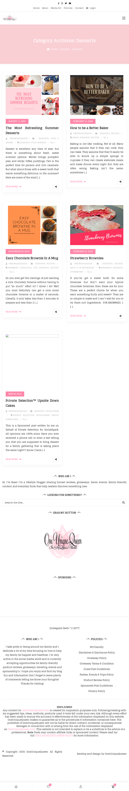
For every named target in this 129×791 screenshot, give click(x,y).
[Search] (123, 502)
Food (33, 142)
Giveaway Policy (97, 658)
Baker (76, 137)
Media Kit (56, 8)
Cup (35, 267)
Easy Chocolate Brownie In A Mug (32, 258)
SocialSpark (52, 411)
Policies (68, 8)
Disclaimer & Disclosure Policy (97, 653)
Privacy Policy (96, 691)
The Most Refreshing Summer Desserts (32, 130)
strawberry (76, 271)
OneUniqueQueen (37, 752)
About (45, 8)
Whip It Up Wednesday (82, 267)
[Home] (16, 786)
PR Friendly (97, 647)
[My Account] (80, 786)
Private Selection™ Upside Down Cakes (32, 403)
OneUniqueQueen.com (35, 710)
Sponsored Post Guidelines (97, 686)
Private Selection (23, 415)
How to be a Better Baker (89, 128)
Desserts (77, 49)
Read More (12, 186)
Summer (41, 142)
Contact (79, 8)
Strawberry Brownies (87, 258)
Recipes (65, 49)
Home (36, 8)
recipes (95, 137)
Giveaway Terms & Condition (97, 664)
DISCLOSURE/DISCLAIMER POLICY (54, 735)
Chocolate (26, 267)
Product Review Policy (97, 680)
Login (92, 8)
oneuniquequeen (18, 138)
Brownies (13, 267)
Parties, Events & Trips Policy (97, 675)
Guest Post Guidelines (97, 669)
